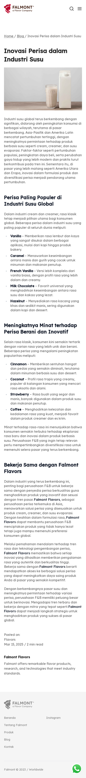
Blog (21, 36)
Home (9, 36)
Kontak (9, 747)
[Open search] (71, 8)
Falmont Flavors (47, 500)
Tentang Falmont (15, 725)
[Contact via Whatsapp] (77, 768)
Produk (9, 732)
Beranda (10, 718)
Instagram (53, 718)
